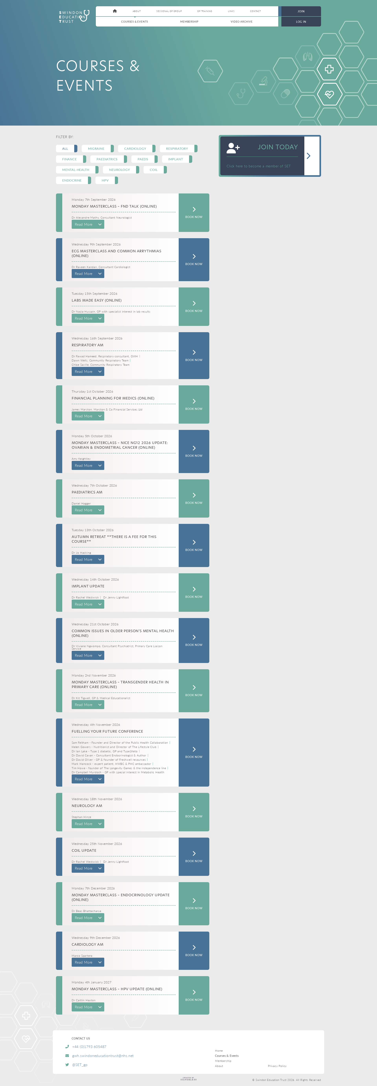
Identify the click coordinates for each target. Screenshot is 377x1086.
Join (301, 11)
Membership (189, 21)
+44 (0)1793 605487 (89, 1046)
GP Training (204, 11)
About (137, 11)
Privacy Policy (277, 1066)
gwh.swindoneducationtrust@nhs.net (103, 1055)
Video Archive (242, 21)
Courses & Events (134, 21)
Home (219, 1050)
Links (231, 11)
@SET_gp (79, 1064)
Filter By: (65, 137)
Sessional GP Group (169, 11)
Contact (255, 11)
